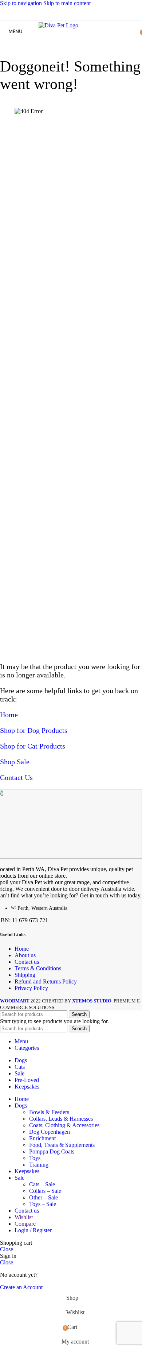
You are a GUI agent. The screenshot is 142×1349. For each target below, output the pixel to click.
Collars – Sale (45, 1191)
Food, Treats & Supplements (62, 1145)
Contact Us (16, 777)
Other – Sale (43, 1197)
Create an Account (21, 1287)
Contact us (27, 962)
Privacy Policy (31, 988)
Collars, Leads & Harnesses (61, 1119)
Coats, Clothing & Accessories (64, 1125)
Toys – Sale (42, 1204)
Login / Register (33, 1230)
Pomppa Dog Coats (51, 1151)
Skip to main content (67, 3)
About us (25, 955)
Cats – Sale (42, 1184)
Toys (34, 1158)
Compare (25, 1224)
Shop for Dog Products (33, 730)
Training (38, 1164)
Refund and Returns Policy (46, 981)
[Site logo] (71, 25)
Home (9, 715)
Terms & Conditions (38, 968)
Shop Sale (14, 762)
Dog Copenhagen (49, 1132)
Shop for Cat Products (32, 746)
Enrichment (42, 1138)
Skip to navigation (21, 3)
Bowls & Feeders (49, 1112)
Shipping (25, 975)
